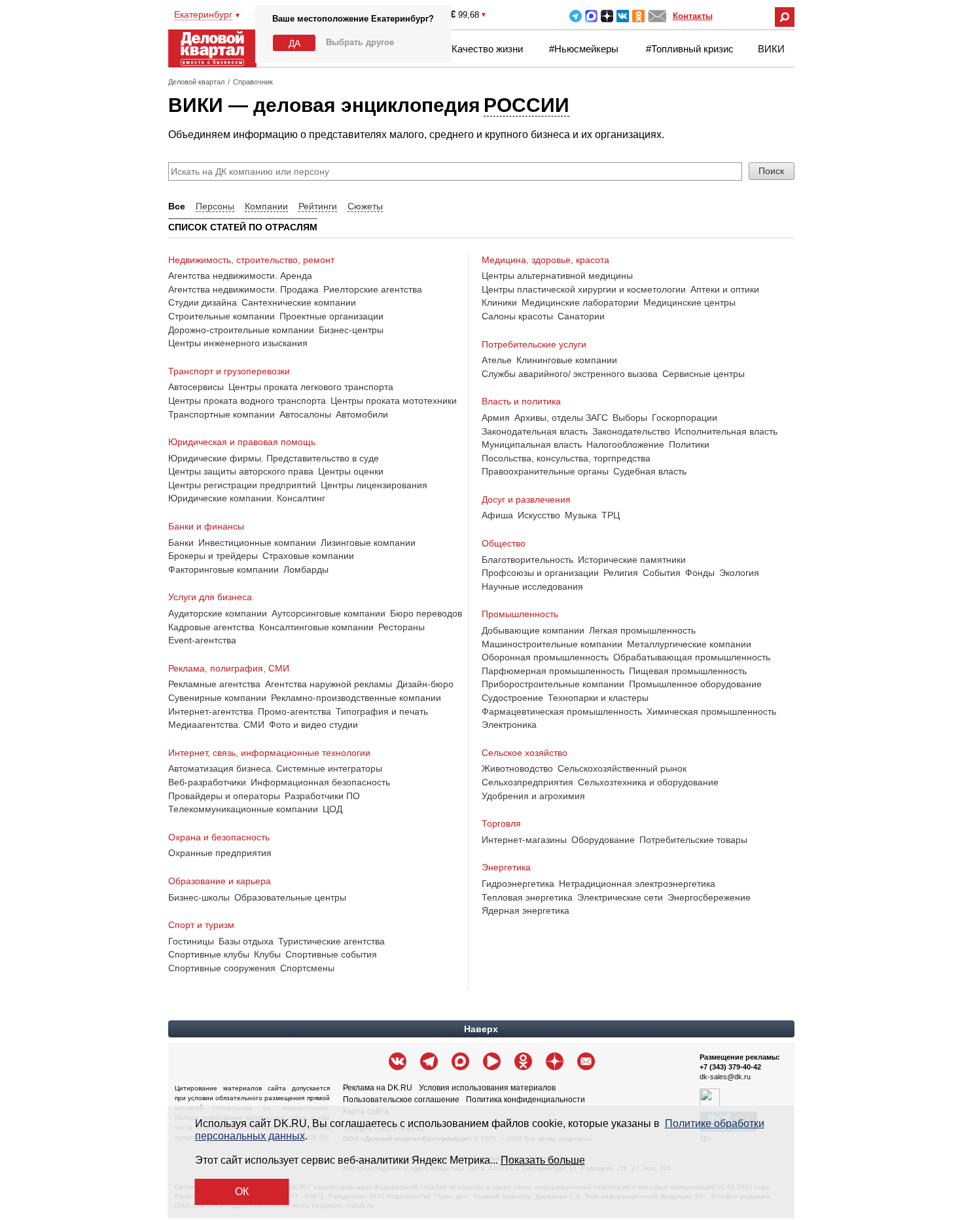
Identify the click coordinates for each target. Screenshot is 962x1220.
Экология (739, 572)
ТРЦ (610, 515)
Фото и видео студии (313, 724)
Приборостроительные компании (553, 684)
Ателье (497, 360)
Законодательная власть (535, 431)
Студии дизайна (202, 302)
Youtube (492, 1061)
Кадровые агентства (211, 627)
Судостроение (512, 697)
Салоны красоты (517, 316)
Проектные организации (331, 316)
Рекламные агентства (214, 684)
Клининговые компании (566, 360)
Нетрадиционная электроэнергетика (637, 883)
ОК (242, 1191)
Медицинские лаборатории (580, 302)
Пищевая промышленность (688, 671)
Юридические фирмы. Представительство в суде (273, 458)
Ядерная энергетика (525, 910)
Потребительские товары (693, 839)
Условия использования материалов (487, 1087)
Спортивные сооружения (222, 968)
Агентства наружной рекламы (328, 684)
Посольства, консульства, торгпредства (566, 458)
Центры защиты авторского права (240, 471)
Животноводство (517, 768)
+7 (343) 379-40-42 (730, 1067)
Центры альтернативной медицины (557, 275)
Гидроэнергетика (518, 883)
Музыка (581, 515)
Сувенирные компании (217, 697)
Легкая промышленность (642, 630)
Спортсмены (307, 968)
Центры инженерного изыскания (238, 343)
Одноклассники (638, 16)
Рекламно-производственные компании (356, 697)
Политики (689, 444)
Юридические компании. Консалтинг (246, 498)
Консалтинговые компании (316, 627)
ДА (294, 43)
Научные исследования (532, 586)
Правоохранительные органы (545, 471)
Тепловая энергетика (527, 897)
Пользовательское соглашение (401, 1099)
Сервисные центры (703, 373)
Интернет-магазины (524, 839)
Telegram (575, 16)
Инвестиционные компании (257, 542)
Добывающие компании (533, 630)
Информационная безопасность (320, 782)
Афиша (497, 515)
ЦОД (332, 809)
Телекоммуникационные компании (243, 809)
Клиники (499, 302)
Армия (496, 417)
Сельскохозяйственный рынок (622, 768)
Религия (620, 572)
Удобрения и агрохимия (533, 796)
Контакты (693, 16)
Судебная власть (649, 471)
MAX (591, 16)
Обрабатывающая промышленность (691, 657)
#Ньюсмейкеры (583, 48)
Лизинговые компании (368, 542)
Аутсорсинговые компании (328, 613)
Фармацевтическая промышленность (562, 711)
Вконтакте (622, 16)
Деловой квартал (196, 82)
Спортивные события (331, 954)
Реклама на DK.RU (377, 1087)
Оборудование (603, 839)
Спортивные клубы (208, 954)
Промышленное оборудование (695, 684)
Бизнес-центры (351, 330)
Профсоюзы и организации (540, 572)
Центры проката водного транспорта (247, 400)
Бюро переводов (426, 613)
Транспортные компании (221, 414)
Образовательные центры (290, 897)
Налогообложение (625, 444)
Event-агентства (202, 640)
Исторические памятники (632, 559)
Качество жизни (487, 48)
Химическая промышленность (711, 711)
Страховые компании (308, 555)
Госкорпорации (684, 417)
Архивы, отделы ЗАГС (561, 417)
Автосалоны (305, 414)
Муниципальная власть (532, 444)
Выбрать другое (360, 42)
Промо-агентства (294, 711)
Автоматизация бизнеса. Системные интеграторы (275, 768)
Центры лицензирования (374, 485)
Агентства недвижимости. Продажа (243, 289)
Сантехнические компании (298, 302)
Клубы (267, 954)
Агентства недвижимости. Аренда (240, 275)
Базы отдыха (246, 941)
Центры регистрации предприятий (242, 485)
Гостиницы (191, 941)
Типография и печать (382, 711)
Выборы (630, 417)
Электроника (509, 724)
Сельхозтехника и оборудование (648, 782)
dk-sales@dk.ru (725, 1077)
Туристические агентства (331, 941)
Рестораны (401, 627)
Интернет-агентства (210, 711)
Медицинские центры (689, 302)
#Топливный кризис (690, 48)
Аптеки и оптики (724, 289)
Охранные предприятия (220, 853)
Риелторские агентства (372, 289)
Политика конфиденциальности (525, 1099)
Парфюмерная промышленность (553, 671)
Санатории (581, 316)
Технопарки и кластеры (598, 697)
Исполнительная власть (726, 431)
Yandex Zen (607, 16)
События (662, 572)
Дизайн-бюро (425, 684)
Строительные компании (221, 316)
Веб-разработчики (207, 782)
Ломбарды (306, 569)
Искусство (539, 515)
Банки (181, 542)
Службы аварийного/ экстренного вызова (570, 373)
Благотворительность (527, 559)
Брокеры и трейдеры (213, 555)
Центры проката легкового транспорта (310, 387)
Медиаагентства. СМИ (216, 724)
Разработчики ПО (322, 796)
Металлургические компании (689, 644)
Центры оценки (350, 471)
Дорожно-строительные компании (241, 330)
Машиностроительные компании (552, 644)
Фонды (700, 572)
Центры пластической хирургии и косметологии (584, 289)
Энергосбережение (709, 897)
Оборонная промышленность (545, 657)
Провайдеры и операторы (224, 796)
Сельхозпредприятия (527, 782)
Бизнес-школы (199, 897)
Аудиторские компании (217, 613)
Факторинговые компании (223, 569)
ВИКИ (771, 48)
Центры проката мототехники (393, 400)
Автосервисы (196, 387)
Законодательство (631, 431)
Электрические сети (620, 897)
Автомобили (362, 414)
